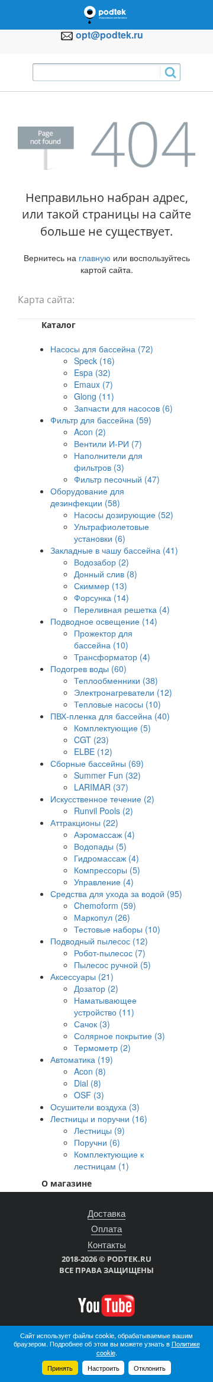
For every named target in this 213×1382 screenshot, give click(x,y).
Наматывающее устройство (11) (105, 1006)
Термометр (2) (102, 1047)
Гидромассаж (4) (106, 858)
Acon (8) (90, 1071)
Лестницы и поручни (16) (98, 1118)
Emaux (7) (93, 384)
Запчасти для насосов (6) (123, 408)
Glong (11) (94, 396)
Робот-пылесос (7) (110, 953)
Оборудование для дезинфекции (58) (87, 497)
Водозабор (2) (101, 562)
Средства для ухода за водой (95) (116, 893)
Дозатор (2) (96, 988)
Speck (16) (94, 361)
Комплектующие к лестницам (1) (109, 1160)
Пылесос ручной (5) (112, 964)
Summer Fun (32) (107, 775)
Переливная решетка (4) (122, 609)
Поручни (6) (97, 1142)
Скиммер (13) (100, 586)
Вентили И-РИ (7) (108, 443)
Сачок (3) (92, 1024)
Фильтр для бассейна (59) (100, 420)
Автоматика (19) (81, 1059)
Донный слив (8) (105, 574)
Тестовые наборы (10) (117, 929)
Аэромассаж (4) (104, 834)
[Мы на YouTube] (106, 1304)
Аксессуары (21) (82, 976)
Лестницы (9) (99, 1130)
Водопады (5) (100, 846)
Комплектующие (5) (112, 728)
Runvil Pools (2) (103, 811)
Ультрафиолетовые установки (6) (111, 532)
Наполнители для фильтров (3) (108, 461)
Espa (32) (92, 372)
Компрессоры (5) (107, 870)
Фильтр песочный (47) (117, 479)
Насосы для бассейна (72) (101, 349)
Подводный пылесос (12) (99, 941)
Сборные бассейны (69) (97, 763)
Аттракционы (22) (84, 822)
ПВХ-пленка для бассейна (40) (110, 716)
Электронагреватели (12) (123, 692)
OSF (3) (89, 1095)
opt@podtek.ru (109, 34)
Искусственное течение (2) (102, 799)
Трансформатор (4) (112, 657)
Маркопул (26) (102, 917)
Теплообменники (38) (116, 680)
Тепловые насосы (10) (117, 704)
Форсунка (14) (101, 597)
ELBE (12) (93, 751)
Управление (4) (104, 882)
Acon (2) (90, 432)
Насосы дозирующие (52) (123, 514)
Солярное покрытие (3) (119, 1036)
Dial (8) (87, 1083)
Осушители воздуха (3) (95, 1107)
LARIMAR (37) (101, 787)
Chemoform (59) (105, 905)
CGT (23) (91, 739)
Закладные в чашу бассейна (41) (114, 550)
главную (95, 257)
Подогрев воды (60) (88, 668)
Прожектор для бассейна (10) (103, 639)
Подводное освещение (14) (103, 621)
